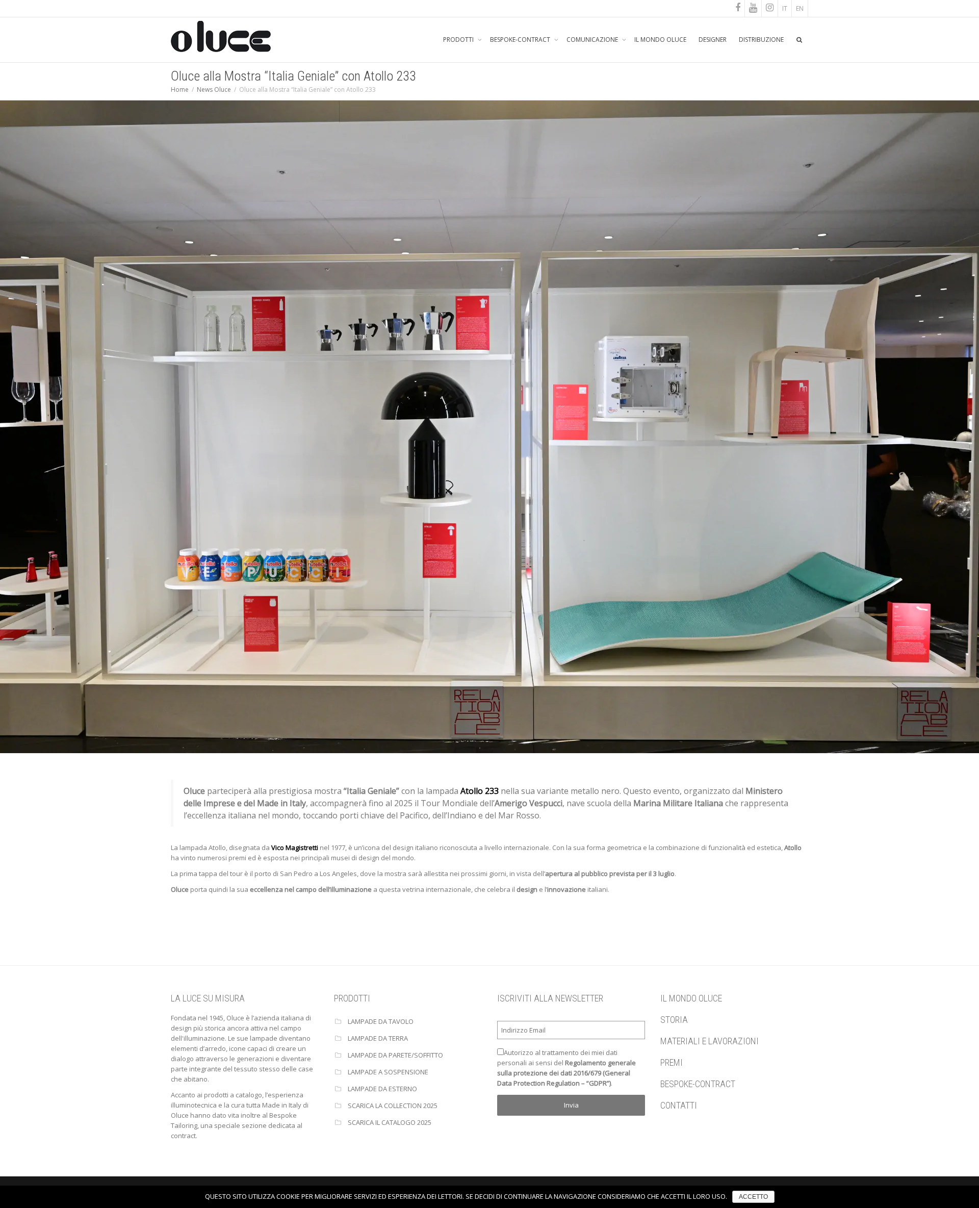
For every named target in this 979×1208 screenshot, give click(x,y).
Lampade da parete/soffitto (395, 1055)
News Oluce (214, 89)
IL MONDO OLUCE (660, 39)
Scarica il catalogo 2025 (389, 1122)
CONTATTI (678, 1105)
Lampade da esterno (382, 1088)
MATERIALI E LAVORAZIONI (709, 1041)
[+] (489, 425)
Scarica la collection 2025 (392, 1105)
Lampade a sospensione (388, 1071)
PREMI (671, 1062)
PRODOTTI (459, 39)
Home (180, 89)
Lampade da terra (378, 1038)
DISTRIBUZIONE (761, 39)
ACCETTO (753, 1196)
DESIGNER (713, 39)
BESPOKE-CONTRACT (521, 39)
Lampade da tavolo (381, 1021)
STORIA (674, 1019)
